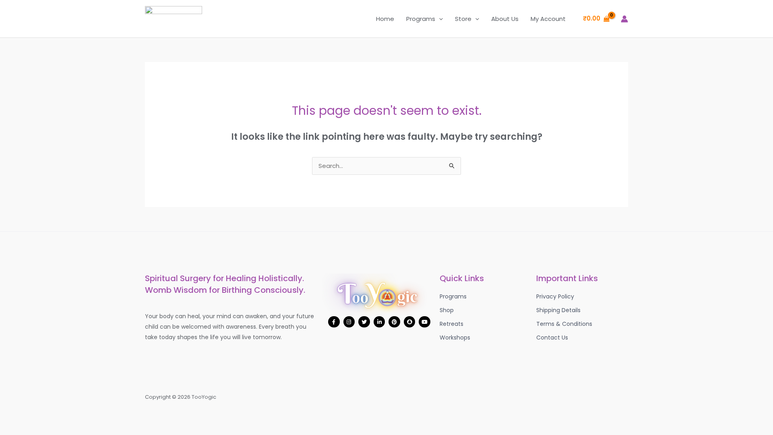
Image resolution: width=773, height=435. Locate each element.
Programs (420, 18)
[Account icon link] (624, 19)
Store (463, 18)
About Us (505, 18)
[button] (439, 19)
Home (385, 18)
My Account (548, 18)
